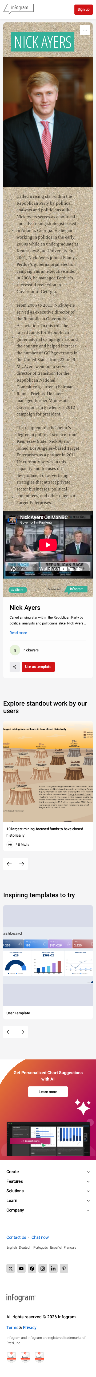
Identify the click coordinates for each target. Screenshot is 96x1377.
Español (56, 1247)
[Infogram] (18, 9)
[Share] (15, 667)
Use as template (38, 666)
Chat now (40, 1237)
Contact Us (16, 1237)
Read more (18, 633)
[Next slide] (22, 864)
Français (70, 1247)
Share (19, 590)
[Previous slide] (9, 864)
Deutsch (25, 1247)
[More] (85, 30)
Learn (11, 1200)
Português (40, 1247)
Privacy (30, 1327)
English (11, 1247)
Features (14, 1181)
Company (15, 1210)
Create (12, 1171)
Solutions (14, 1190)
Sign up (84, 9)
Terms (12, 1327)
